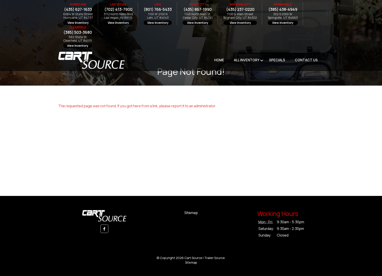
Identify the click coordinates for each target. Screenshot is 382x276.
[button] (104, 229)
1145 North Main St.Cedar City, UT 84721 (198, 16)
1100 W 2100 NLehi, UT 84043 (158, 16)
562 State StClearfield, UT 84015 (77, 39)
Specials (277, 60)
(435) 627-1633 (78, 9)
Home (219, 60)
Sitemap (191, 212)
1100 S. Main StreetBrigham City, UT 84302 (240, 16)
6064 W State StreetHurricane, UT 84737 (78, 16)
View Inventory (78, 23)
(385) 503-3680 (77, 32)
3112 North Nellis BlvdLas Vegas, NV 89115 (118, 16)
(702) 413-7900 (118, 9)
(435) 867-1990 (197, 9)
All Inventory (246, 60)
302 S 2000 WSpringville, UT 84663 (283, 16)
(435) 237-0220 (240, 9)
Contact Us (306, 60)
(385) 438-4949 (282, 9)
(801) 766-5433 (158, 9)
